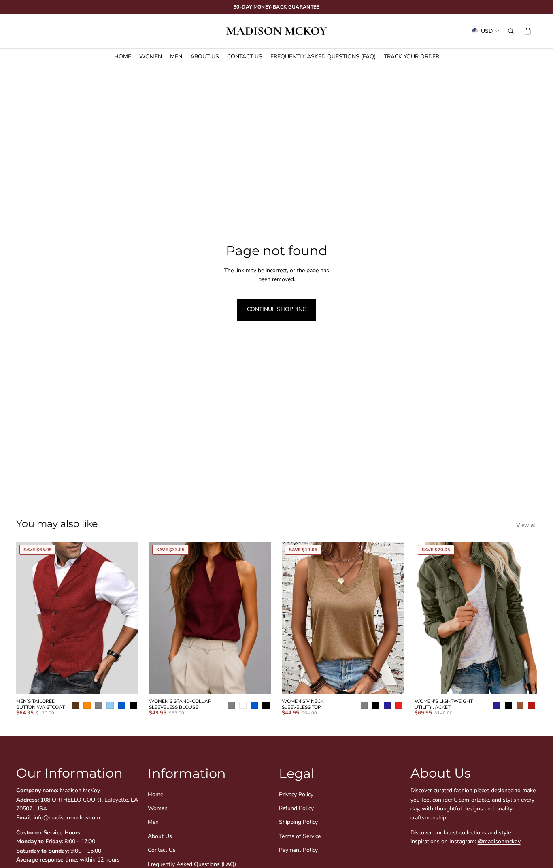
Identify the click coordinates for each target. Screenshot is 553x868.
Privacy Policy (296, 794)
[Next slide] (126, 618)
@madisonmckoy (499, 841)
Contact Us (162, 850)
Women (158, 808)
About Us (160, 836)
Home (155, 794)
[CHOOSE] (132, 681)
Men (153, 822)
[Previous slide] (28, 618)
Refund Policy (296, 808)
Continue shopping (276, 309)
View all (526, 525)
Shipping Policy (298, 822)
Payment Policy (298, 850)
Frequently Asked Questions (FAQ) (192, 864)
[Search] (511, 31)
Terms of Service (300, 836)
